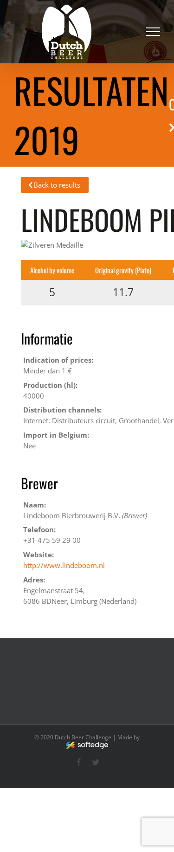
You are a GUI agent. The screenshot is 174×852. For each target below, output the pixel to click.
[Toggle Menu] (153, 31)
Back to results (56, 184)
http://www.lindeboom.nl (64, 565)
